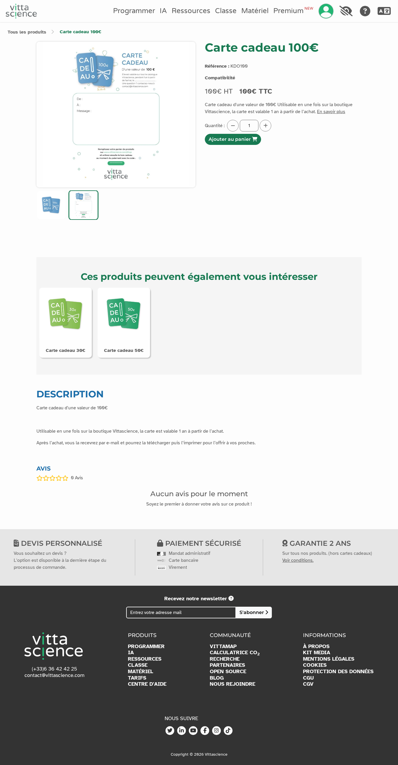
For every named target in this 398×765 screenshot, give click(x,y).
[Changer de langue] (384, 11)
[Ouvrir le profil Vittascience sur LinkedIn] (181, 731)
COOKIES (315, 665)
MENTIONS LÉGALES (328, 659)
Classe (226, 11)
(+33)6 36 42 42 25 (54, 669)
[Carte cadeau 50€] (124, 314)
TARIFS (137, 678)
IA (163, 11)
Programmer (134, 11)
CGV (308, 684)
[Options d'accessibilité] (346, 11)
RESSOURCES (144, 659)
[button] (51, 205)
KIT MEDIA (316, 653)
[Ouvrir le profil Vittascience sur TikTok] (228, 731)
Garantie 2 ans (319, 543)
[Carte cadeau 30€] (65, 314)
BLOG (217, 678)
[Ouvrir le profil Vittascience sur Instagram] (216, 731)
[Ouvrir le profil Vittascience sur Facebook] (205, 731)
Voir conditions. (298, 560)
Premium (293, 10)
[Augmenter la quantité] (265, 125)
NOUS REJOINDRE (232, 684)
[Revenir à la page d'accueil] (21, 11)
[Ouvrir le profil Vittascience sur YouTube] (193, 731)
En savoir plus (331, 112)
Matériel (255, 11)
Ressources (191, 11)
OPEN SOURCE (228, 672)
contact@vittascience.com (54, 675)
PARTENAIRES (227, 665)
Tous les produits (27, 32)
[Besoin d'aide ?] (365, 11)
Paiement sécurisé (202, 543)
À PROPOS (316, 646)
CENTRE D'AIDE (147, 684)
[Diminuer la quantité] (233, 125)
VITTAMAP (223, 646)
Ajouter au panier (230, 139)
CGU (308, 678)
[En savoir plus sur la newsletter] (231, 598)
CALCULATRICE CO (235, 653)
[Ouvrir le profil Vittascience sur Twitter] (170, 731)
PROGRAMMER (146, 646)
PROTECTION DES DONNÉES (338, 672)
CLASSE (137, 665)
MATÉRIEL (140, 672)
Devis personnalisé (60, 543)
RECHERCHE (224, 659)
